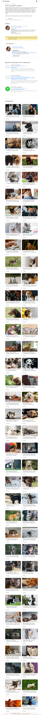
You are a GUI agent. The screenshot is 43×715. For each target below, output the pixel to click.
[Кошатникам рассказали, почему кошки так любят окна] (30, 264)
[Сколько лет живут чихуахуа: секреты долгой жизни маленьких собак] (13, 264)
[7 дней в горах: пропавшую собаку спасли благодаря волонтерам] (13, 603)
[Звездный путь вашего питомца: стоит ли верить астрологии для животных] (30, 687)
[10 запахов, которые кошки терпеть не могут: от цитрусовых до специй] (30, 247)
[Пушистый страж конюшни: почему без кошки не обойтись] (30, 383)
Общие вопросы (33, 52)
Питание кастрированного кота (17, 89)
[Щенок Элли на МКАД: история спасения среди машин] (30, 163)
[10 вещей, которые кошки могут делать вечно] (30, 315)
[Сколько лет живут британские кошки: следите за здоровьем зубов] (30, 450)
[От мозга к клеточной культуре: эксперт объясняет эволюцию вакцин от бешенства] (30, 704)
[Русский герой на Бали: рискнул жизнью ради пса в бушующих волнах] (30, 535)
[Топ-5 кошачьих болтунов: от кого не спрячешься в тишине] (13, 366)
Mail (1, 714)
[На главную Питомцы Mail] (7, 1)
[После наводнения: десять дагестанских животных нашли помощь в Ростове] (30, 417)
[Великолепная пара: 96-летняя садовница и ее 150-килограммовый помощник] (13, 501)
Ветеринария (23, 51)
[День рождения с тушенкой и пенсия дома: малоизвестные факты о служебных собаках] (30, 518)
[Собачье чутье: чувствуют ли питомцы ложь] (30, 484)
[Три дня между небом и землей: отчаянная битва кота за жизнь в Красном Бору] (30, 603)
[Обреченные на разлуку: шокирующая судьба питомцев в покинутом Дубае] (13, 637)
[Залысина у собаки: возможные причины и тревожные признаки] (13, 653)
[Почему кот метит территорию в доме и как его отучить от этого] (30, 586)
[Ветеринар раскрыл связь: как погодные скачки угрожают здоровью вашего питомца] (13, 535)
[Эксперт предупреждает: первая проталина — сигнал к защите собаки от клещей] (13, 484)
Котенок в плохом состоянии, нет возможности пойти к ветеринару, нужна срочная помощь (23, 78)
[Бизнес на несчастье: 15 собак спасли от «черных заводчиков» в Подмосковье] (13, 552)
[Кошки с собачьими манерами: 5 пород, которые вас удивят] (13, 383)
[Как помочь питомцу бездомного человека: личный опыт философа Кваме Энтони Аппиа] (13, 670)
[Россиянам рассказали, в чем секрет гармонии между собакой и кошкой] (13, 400)
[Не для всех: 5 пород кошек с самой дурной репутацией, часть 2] (30, 349)
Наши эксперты (24, 714)
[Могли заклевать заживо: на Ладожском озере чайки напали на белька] (13, 129)
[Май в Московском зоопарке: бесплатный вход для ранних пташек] (30, 620)
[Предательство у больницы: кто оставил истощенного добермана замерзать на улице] (13, 315)
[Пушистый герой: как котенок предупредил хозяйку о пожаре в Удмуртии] (30, 501)
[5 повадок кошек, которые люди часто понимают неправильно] (30, 332)
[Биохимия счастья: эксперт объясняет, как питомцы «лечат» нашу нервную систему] (13, 332)
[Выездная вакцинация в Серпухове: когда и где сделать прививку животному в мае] (13, 687)
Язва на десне (14, 67)
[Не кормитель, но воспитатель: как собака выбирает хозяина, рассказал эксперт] (30, 298)
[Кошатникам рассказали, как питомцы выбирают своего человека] (30, 197)
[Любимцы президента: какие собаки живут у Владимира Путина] (30, 112)
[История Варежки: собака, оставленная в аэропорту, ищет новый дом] (13, 569)
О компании (5, 714)
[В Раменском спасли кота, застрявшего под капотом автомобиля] (30, 569)
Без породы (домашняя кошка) (18, 76)
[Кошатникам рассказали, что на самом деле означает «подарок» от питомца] (13, 197)
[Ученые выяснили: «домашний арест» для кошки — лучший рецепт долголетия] (13, 214)
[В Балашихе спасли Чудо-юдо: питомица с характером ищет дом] (30, 552)
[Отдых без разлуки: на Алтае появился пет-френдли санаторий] (30, 637)
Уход (28, 53)
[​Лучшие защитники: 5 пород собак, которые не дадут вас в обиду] (30, 180)
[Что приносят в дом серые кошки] (13, 180)
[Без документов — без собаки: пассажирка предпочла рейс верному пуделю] (13, 146)
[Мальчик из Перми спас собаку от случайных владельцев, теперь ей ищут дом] (30, 214)
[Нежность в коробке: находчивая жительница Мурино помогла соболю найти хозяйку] (13, 586)
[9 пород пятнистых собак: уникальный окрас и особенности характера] (30, 366)
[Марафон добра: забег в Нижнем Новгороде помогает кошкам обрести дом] (30, 670)
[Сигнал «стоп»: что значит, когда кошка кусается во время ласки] (13, 620)
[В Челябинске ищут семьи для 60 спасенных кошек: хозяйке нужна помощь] (30, 281)
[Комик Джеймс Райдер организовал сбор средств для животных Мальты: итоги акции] (30, 653)
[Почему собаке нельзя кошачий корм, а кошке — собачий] (13, 417)
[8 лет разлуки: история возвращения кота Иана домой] (30, 146)
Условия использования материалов (33, 714)
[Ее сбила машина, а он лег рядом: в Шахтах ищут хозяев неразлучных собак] (30, 129)
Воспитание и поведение (17, 52)
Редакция (19, 714)
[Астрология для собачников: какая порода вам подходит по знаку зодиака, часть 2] (13, 281)
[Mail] (3, 1)
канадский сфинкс (17, 19)
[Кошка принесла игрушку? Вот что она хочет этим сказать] (30, 230)
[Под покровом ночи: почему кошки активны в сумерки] (13, 450)
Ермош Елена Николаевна (16, 27)
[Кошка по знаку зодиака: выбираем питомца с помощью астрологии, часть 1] (13, 349)
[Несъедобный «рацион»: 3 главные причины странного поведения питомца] (13, 434)
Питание (14, 53)
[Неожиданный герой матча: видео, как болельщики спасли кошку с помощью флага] (13, 467)
